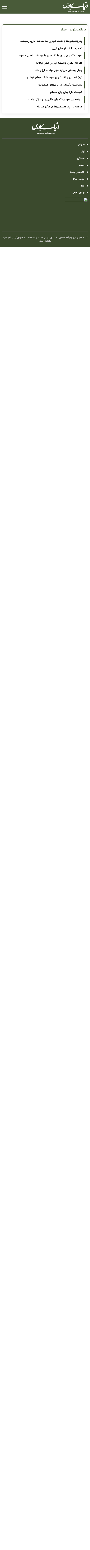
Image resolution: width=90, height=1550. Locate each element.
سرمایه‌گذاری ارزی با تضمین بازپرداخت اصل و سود (50, 56)
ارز (83, 151)
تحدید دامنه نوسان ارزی (67, 48)
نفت (82, 165)
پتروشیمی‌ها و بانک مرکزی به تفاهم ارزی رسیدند (51, 41)
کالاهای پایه (77, 172)
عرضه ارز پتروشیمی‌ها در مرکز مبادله (59, 107)
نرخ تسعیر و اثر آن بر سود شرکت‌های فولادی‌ (54, 77)
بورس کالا (79, 179)
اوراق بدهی (78, 193)
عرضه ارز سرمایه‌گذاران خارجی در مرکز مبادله (55, 99)
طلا (83, 186)
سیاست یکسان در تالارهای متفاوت (60, 85)
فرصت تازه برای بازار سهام (66, 92)
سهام (81, 144)
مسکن (81, 158)
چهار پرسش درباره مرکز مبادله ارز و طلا (58, 70)
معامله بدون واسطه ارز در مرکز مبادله (59, 63)
